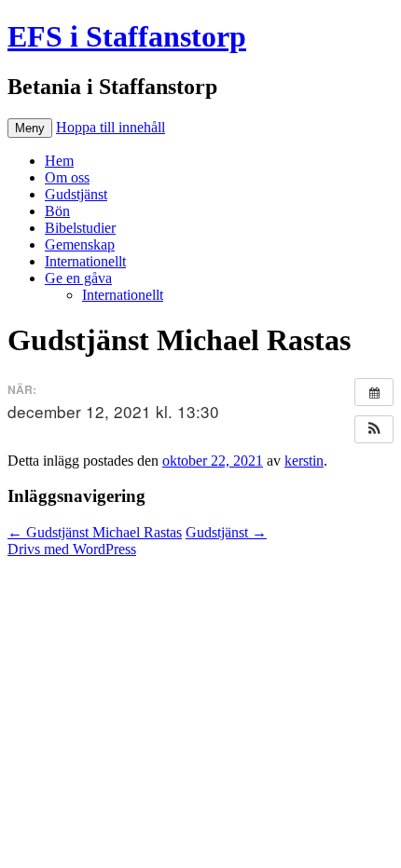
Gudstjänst (76, 194)
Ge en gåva (78, 278)
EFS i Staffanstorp (126, 36)
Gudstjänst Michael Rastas (94, 532)
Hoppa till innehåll (110, 127)
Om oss (67, 177)
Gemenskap (80, 244)
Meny (30, 128)
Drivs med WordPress (71, 549)
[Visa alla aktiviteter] (374, 392)
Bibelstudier (80, 228)
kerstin (304, 460)
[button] (374, 429)
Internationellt (85, 261)
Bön (57, 211)
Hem (59, 161)
